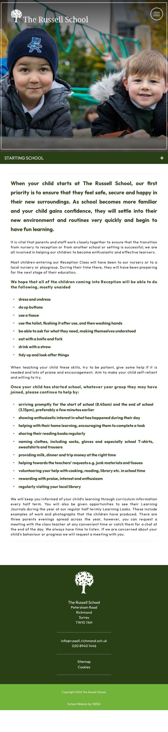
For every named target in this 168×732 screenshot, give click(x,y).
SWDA (96, 704)
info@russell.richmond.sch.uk (84, 641)
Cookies (84, 667)
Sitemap (84, 661)
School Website (77, 704)
